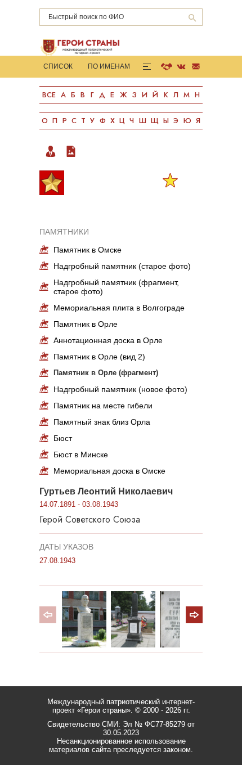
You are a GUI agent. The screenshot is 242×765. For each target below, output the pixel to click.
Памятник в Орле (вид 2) (99, 356)
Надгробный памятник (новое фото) (120, 389)
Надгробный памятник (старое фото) (122, 266)
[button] (194, 614)
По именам (109, 66)
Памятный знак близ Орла (101, 421)
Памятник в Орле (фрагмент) (105, 372)
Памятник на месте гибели (103, 405)
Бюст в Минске (80, 454)
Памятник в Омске (87, 249)
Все (49, 94)
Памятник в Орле (85, 324)
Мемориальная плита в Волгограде (119, 307)
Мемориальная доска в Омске (109, 470)
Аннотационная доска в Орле (108, 340)
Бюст (62, 438)
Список (58, 66)
